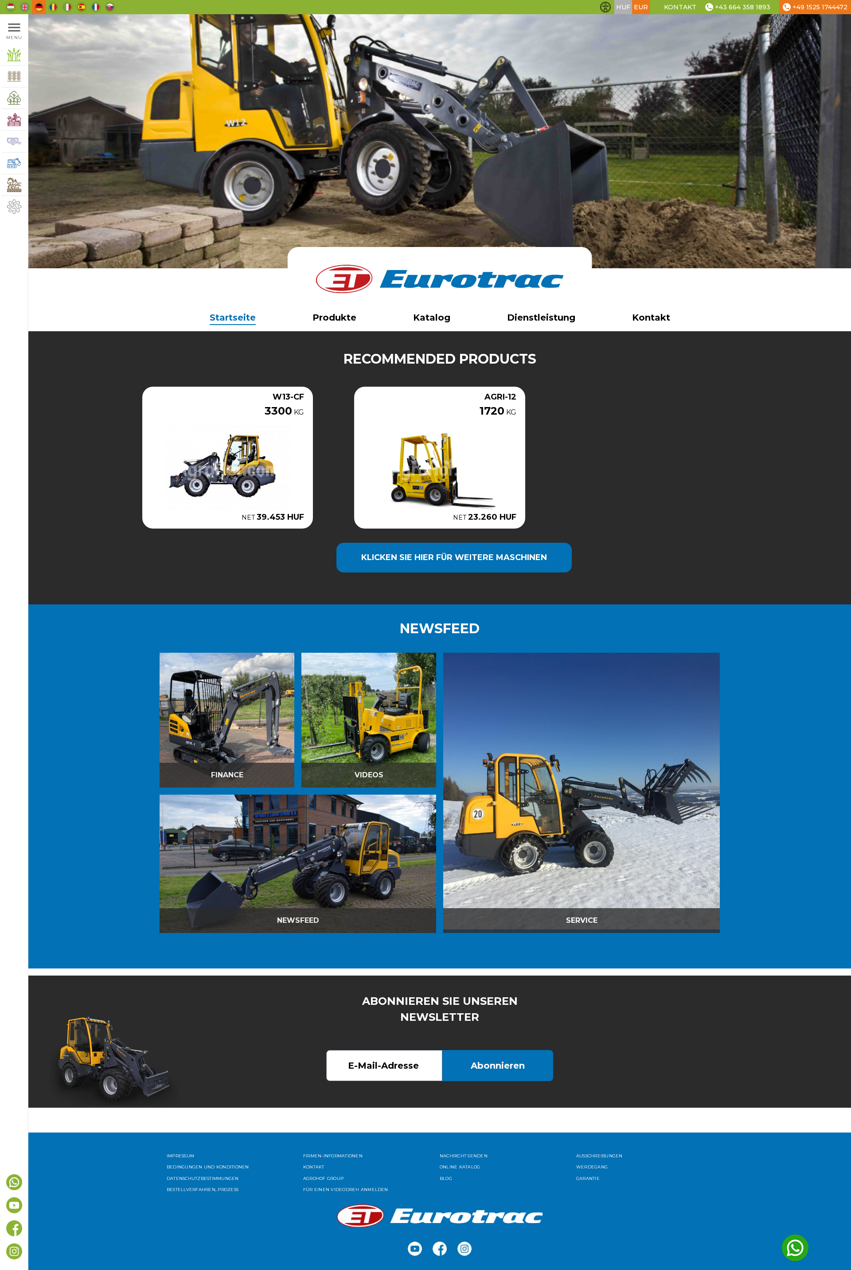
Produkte (334, 317)
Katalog (431, 317)
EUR (641, 7)
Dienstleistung (541, 317)
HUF (623, 7)
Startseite (233, 317)
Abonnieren (498, 1065)
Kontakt (680, 7)
